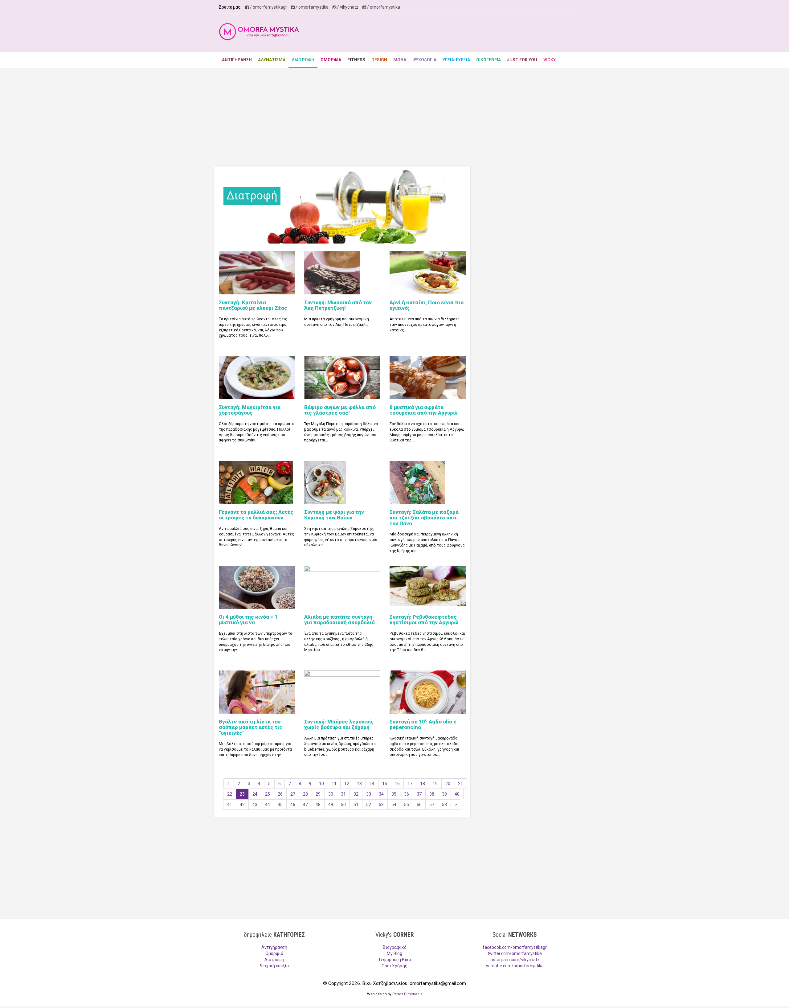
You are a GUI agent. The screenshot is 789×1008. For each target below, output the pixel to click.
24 (254, 794)
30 (330, 794)
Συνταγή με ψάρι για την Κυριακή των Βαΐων (334, 515)
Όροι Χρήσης (394, 965)
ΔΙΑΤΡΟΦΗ (303, 59)
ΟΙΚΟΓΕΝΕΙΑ (488, 59)
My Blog (394, 953)
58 (444, 804)
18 (422, 783)
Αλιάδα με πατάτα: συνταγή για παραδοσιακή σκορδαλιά (339, 619)
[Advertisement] (458, 33)
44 (267, 804)
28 (305, 794)
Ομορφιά (274, 953)
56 (419, 804)
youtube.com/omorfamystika (515, 965)
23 (242, 794)
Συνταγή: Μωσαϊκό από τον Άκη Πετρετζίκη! (338, 305)
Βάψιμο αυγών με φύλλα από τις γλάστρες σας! (340, 410)
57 (431, 804)
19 (435, 783)
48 (318, 804)
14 (372, 783)
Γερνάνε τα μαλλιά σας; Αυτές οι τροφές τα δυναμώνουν (256, 515)
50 (343, 804)
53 (381, 804)
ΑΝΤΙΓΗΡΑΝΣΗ (237, 59)
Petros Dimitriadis (407, 994)
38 (431, 794)
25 (267, 794)
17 (409, 783)
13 (359, 783)
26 (280, 794)
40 (457, 794)
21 (460, 783)
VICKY (549, 59)
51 (356, 804)
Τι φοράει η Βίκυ (394, 959)
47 (305, 804)
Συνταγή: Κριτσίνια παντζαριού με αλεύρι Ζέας (253, 305)
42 (242, 804)
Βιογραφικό (395, 947)
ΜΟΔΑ (399, 59)
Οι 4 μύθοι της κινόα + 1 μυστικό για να (248, 619)
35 (393, 794)
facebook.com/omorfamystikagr (515, 947)
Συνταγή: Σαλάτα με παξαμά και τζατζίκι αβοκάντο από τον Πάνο (424, 518)
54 (393, 804)
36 (406, 794)
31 (343, 794)
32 (356, 794)
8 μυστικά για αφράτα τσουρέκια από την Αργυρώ (423, 410)
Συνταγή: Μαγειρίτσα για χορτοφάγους (249, 410)
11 (334, 783)
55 (406, 804)
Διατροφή (274, 959)
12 (346, 783)
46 (292, 804)
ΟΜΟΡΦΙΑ (331, 59)
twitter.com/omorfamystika (515, 953)
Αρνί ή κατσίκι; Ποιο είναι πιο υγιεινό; (427, 305)
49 (330, 804)
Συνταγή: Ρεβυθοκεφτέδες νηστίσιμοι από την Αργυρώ (424, 619)
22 (229, 794)
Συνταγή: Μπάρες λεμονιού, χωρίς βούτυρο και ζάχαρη (339, 724)
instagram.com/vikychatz (515, 959)
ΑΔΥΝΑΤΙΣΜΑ (271, 59)
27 (292, 794)
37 (419, 794)
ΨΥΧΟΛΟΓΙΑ (424, 59)
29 (318, 794)
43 (254, 804)
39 (444, 794)
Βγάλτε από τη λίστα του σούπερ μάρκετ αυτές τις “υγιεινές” (250, 727)
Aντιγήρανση (274, 947)
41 (229, 804)
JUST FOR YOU (522, 59)
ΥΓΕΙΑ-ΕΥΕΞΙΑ (456, 59)
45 (280, 804)
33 (368, 794)
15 (384, 783)
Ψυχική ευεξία (274, 965)
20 (447, 783)
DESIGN (379, 59)
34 (381, 794)
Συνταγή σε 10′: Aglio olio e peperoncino (423, 724)
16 (397, 783)
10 (321, 783)
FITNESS (356, 59)
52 (368, 804)
